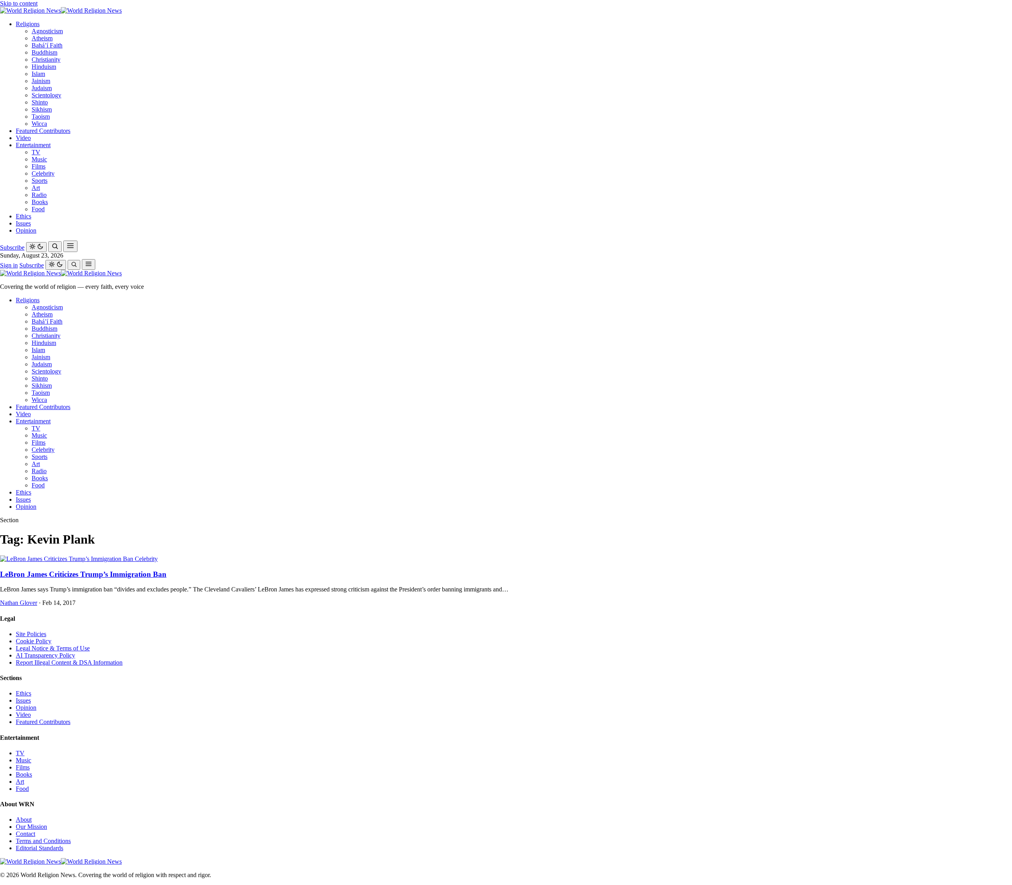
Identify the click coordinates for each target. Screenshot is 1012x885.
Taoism (41, 116)
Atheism (42, 38)
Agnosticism (47, 31)
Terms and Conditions (43, 841)
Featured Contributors (43, 130)
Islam (38, 73)
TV (36, 152)
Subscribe (12, 247)
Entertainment (33, 145)
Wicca (39, 123)
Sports (39, 180)
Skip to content (19, 3)
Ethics (23, 216)
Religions (28, 24)
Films (38, 166)
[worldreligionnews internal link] (61, 10)
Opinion (26, 230)
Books (40, 202)
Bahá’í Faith (47, 45)
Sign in (9, 265)
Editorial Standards (39, 848)
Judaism (42, 88)
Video (23, 138)
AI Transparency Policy (45, 655)
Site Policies (31, 634)
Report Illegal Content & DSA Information (69, 662)
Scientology (46, 95)
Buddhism (44, 52)
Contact (25, 833)
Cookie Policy (33, 641)
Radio (39, 194)
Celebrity (43, 173)
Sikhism (42, 109)
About (24, 819)
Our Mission (31, 826)
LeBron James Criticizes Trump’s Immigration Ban (83, 574)
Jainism (41, 81)
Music (39, 159)
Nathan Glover (18, 602)
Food (38, 209)
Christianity (46, 59)
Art (36, 187)
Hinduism (44, 66)
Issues (23, 223)
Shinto (40, 102)
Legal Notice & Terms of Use (53, 648)
